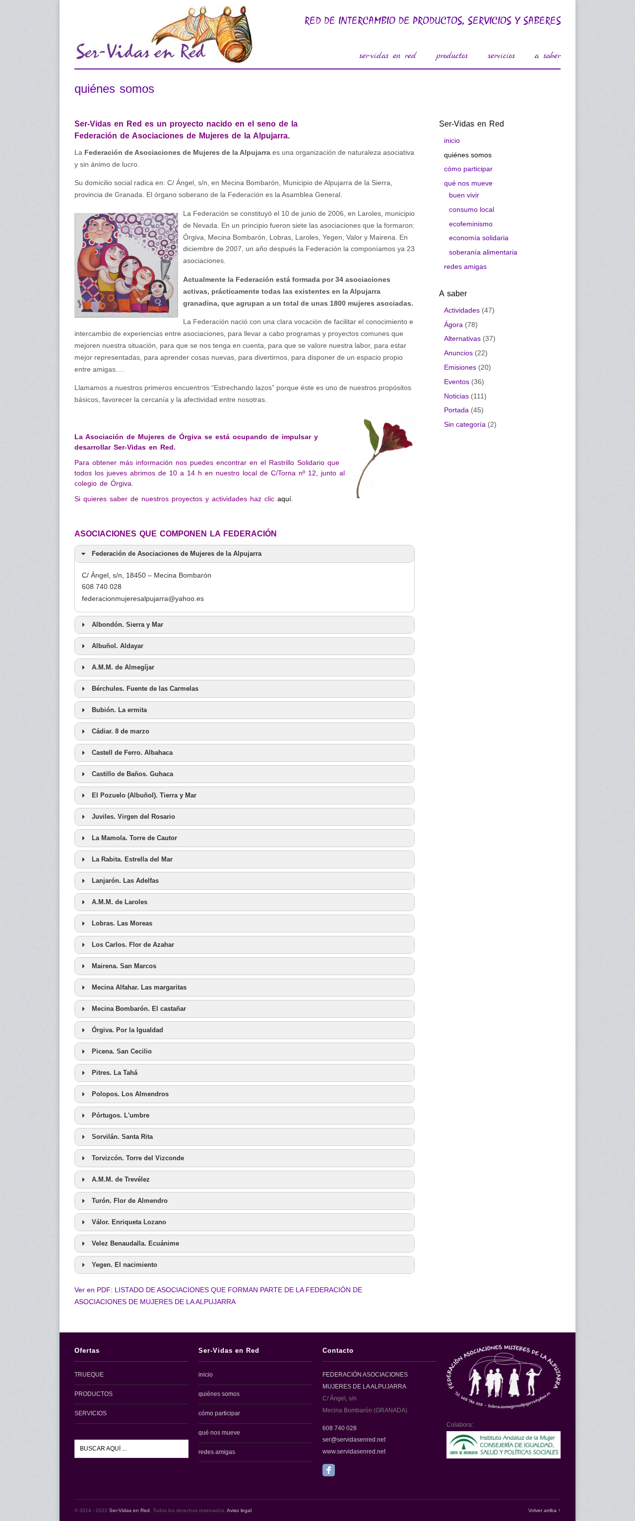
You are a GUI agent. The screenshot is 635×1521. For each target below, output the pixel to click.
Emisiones (460, 367)
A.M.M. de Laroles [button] (119, 902)
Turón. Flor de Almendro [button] (130, 1200)
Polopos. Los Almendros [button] (130, 1094)
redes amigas (465, 266)
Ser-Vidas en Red (129, 1510)
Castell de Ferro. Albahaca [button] (132, 752)
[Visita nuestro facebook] (328, 1474)
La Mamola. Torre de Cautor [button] (134, 838)
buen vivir (464, 195)
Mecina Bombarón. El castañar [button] (139, 1008)
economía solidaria (478, 238)
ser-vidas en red (387, 56)
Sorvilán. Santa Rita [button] (122, 1136)
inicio (452, 140)
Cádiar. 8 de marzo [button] (120, 731)
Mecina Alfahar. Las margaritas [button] (139, 987)
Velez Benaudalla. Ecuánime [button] (135, 1243)
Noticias (456, 396)
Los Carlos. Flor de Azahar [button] (133, 944)
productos (452, 56)
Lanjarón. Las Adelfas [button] (125, 880)
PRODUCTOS (93, 1393)
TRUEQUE (89, 1374)
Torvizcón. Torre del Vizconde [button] (138, 1158)
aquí (284, 499)
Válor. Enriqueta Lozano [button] (129, 1222)
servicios (501, 56)
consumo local (471, 209)
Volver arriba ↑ (544, 1510)
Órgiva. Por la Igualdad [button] (127, 1030)
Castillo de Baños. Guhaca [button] (132, 774)
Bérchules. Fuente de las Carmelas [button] (145, 688)
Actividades (462, 310)
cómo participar (468, 169)
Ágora (453, 325)
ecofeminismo (471, 224)
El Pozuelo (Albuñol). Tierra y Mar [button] (144, 795)
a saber (548, 56)
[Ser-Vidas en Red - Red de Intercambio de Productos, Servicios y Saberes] (163, 59)
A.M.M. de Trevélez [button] (121, 1179)
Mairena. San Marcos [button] (124, 966)
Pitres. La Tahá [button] (114, 1072)
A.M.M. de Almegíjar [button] (123, 667)
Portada (456, 410)
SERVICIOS (90, 1413)
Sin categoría (465, 424)
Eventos (456, 382)
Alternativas (462, 338)
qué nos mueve (468, 183)
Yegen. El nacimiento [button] (124, 1264)
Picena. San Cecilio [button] (122, 1051)
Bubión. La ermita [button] (119, 710)
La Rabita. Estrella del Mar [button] (132, 859)
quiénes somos (468, 155)
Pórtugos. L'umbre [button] (120, 1115)
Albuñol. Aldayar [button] (117, 646)
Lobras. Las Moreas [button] (122, 923)
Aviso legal (239, 1510)
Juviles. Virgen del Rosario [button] (133, 816)
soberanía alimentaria (483, 252)
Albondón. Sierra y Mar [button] (127, 624)
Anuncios (458, 353)
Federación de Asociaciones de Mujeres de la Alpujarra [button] (176, 553)
